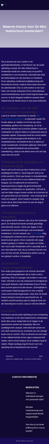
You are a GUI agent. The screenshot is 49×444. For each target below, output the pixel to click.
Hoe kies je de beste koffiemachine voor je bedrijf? (35, 427)
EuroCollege (36, 233)
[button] (46, 5)
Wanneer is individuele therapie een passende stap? (35, 396)
